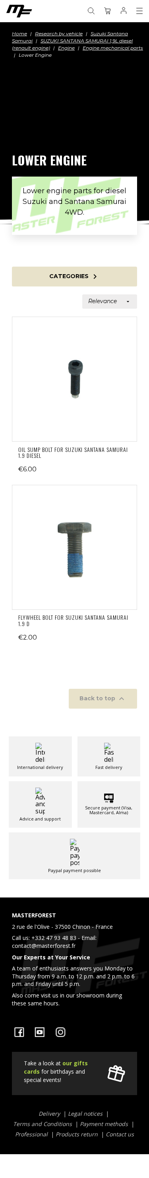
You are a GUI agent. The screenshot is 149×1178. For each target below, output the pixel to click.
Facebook (19, 1032)
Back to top (102, 698)
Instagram (60, 1032)
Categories (74, 276)
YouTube (40, 1032)
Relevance (109, 301)
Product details (74, 379)
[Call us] (74, 961)
